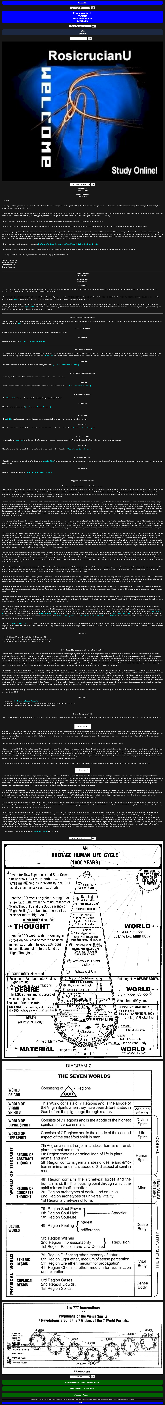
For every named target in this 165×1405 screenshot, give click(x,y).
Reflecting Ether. (48, 461)
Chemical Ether (11, 398)
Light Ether (19, 440)
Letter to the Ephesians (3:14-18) (22, 623)
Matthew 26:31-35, (102, 616)
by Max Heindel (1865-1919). (68, 244)
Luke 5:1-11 (113, 616)
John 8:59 (52, 613)
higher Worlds (29, 307)
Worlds (15, 299)
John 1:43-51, (116, 613)
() (33, 341)
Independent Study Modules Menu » (83, 1388)
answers (19, 323)
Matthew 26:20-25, (89, 616)
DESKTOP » (82, 3)
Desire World (49, 356)
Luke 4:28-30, (44, 613)
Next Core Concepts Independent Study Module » (82, 1382)
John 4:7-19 (126, 613)
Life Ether (9, 419)
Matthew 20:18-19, (76, 616)
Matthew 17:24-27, (63, 616)
